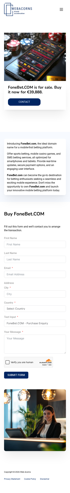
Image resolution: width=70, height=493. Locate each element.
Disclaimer (44, 479)
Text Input (10, 317)
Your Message (12, 331)
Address (9, 283)
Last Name (10, 253)
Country (8, 302)
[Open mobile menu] (61, 9)
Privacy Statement (12, 479)
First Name (10, 238)
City (6, 287)
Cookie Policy (30, 479)
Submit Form (16, 375)
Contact (24, 101)
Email (7, 268)
